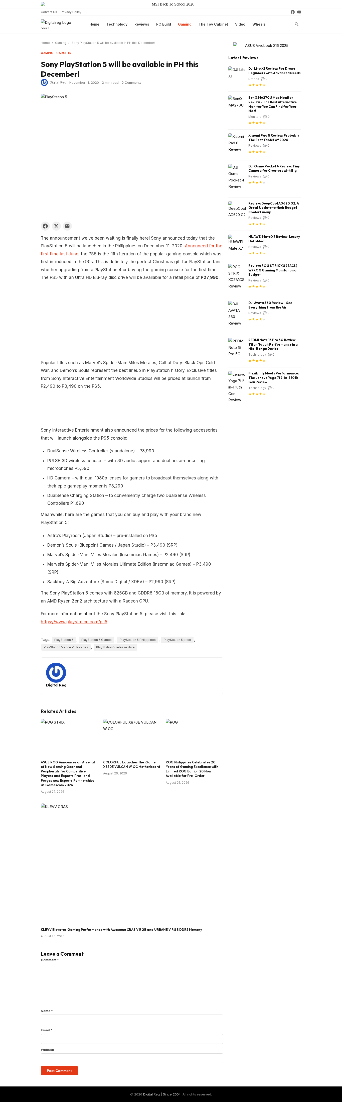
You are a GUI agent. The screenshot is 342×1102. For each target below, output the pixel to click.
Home (94, 24)
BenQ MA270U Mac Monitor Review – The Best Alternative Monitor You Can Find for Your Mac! (272, 104)
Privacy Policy (71, 12)
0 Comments (131, 82)
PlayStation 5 (63, 640)
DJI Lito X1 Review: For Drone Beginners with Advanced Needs (274, 70)
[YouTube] (299, 12)
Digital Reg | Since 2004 (162, 1094)
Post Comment (59, 1071)
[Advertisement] (132, 322)
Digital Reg (58, 82)
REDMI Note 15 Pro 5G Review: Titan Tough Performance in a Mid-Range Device (273, 344)
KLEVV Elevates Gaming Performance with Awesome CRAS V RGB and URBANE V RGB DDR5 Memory (121, 930)
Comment (50, 960)
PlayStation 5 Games (96, 640)
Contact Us (49, 12)
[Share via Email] (67, 226)
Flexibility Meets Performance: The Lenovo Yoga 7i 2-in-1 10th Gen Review (273, 377)
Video (240, 24)
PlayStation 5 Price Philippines (66, 647)
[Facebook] (293, 12)
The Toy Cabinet (213, 24)
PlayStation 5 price (177, 640)
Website (47, 1050)
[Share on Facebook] (45, 226)
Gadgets (63, 53)
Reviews (141, 24)
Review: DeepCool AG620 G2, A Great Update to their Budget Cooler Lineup (273, 207)
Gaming (185, 24)
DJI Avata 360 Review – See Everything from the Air (270, 305)
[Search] (296, 24)
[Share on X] (56, 226)
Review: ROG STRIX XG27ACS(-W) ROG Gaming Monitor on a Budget (273, 270)
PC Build (163, 24)
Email (46, 1030)
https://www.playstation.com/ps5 (74, 621)
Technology (116, 24)
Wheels (259, 24)
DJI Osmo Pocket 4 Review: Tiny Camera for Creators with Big (274, 168)
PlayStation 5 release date (115, 647)
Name (47, 1011)
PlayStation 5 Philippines (138, 640)
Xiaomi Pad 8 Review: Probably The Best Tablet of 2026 (273, 137)
